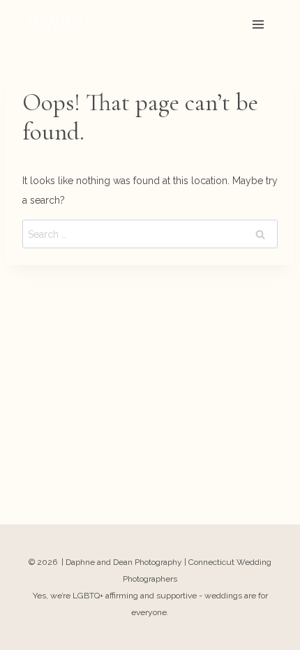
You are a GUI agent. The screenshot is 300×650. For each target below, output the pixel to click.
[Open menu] (258, 24)
